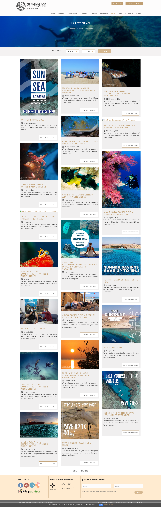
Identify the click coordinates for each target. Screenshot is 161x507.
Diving (84, 13)
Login (129, 3)
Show (104, 51)
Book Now (117, 3)
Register (138, 3)
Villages (61, 13)
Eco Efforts (104, 13)
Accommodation (72, 13)
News (113, 13)
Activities (94, 13)
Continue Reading (47, 137)
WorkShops (129, 13)
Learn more (108, 505)
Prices (120, 13)
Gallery (138, 13)
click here (113, 491)
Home (53, 13)
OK (101, 505)
